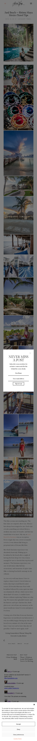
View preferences (18, 735)
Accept (18, 724)
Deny (18, 729)
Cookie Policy (18, 739)
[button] (34, 704)
